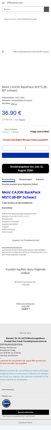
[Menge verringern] (4, 148)
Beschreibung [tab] (8, 179)
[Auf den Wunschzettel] (44, 32)
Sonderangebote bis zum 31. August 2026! (26, 168)
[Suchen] (46, 9)
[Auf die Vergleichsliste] (37, 32)
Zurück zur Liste (10, 19)
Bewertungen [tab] (25, 179)
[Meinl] (14, 103)
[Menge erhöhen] (46, 148)
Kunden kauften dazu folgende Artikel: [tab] (20, 184)
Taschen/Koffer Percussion (21, 100)
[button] (39, 2)
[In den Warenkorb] (4, 27)
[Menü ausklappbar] (3, 2)
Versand (21, 120)
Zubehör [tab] (40, 179)
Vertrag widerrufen (25, 412)
